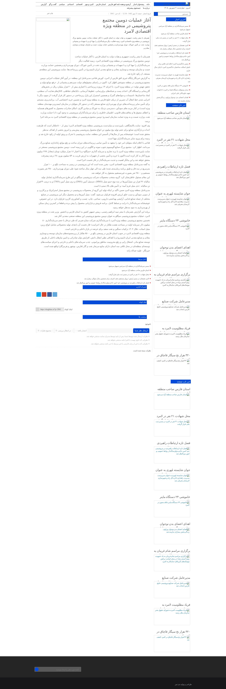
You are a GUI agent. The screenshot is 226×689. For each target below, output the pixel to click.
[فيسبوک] (49, 294)
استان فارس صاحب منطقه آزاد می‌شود (135, 270)
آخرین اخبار (180, 19)
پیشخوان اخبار (138, 4)
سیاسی (62, 4)
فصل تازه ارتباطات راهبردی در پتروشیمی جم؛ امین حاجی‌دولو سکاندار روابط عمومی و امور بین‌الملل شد (113, 283)
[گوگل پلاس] (44, 294)
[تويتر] (38, 294)
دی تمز (177, 684)
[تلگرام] (55, 294)
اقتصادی (79, 4)
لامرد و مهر (89, 4)
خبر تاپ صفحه (179, 105)
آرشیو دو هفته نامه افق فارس (119, 4)
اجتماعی (70, 4)
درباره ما (146, 8)
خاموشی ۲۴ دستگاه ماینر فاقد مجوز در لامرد (172, 86)
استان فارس (101, 4)
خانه (148, 4)
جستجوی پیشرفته (134, 8)
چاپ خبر (50, 13)
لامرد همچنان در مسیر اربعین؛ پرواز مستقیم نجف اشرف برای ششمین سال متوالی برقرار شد (116, 279)
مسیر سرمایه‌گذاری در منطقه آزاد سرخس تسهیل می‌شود (129, 266)
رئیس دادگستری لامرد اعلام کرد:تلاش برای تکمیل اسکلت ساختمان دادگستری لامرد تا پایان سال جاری (172, 67)
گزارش (44, 4)
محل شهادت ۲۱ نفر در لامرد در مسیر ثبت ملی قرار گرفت (129, 274)
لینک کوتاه (68, 309)
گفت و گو (52, 4)
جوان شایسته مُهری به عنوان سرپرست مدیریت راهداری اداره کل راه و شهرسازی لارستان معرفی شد (172, 78)
